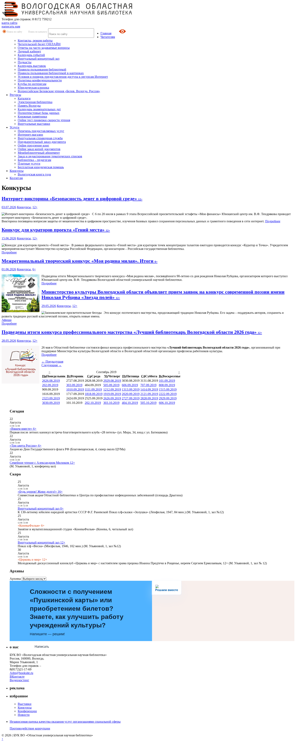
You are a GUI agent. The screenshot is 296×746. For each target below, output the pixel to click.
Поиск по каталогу (37, 31)
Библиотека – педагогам (34, 160)
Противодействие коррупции (30, 728)
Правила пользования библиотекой (42, 69)
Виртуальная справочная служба (40, 138)
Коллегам (16, 178)
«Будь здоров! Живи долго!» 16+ (40, 491)
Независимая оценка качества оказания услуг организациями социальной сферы (65, 721)
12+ (34, 207)
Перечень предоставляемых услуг (41, 131)
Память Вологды (29, 105)
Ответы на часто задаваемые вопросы (44, 47)
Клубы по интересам (32, 84)
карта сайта (9, 23)
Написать (42, 646)
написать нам (11, 26)
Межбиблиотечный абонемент (39, 152)
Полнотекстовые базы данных (38, 113)
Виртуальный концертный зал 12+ (41, 542)
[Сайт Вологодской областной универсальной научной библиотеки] (67, 15)
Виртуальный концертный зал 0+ (41, 508)
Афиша (6, 320)
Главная (105, 33)
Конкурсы (17, 170)
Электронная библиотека (35, 102)
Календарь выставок (32, 66)
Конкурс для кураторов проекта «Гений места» (56, 229)
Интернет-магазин (30, 134)
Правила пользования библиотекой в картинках (51, 73)
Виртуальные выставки (34, 123)
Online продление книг (33, 145)
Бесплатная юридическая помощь (41, 167)
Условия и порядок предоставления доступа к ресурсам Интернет (63, 76)
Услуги (14, 127)
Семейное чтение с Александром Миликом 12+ (42, 462)
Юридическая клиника (33, 87)
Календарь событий (31, 55)
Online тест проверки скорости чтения (44, 120)
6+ (34, 269)
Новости (24, 714)
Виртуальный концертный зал (38, 58)
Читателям (107, 37)
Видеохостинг (19, 680)
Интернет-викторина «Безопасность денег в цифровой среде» (72, 198)
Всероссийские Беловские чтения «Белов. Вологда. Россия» (59, 91)
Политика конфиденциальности (40, 80)
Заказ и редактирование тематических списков (50, 156)
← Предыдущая (52, 361)
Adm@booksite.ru (21, 673)
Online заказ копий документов (39, 149)
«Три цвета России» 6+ (25, 445)
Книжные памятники (32, 116)
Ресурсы (15, 94)
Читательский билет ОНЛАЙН (39, 44)
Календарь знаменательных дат (39, 109)
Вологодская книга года (34, 174)
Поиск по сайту (14, 31)
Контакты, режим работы (35, 40)
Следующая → (51, 365)
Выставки (24, 704)
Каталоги (24, 98)
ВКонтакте (17, 676)
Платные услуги (29, 163)
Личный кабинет (29, 51)
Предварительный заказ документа (42, 142)
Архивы (15, 578)
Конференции (27, 711)
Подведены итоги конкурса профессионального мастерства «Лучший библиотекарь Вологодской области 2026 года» (132, 332)
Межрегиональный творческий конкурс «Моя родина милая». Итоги (79, 261)
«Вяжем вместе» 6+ (23, 428)
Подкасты (24, 62)
